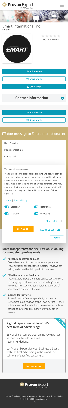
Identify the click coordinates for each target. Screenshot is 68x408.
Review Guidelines (13, 396)
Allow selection (49, 229)
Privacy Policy (20, 200)
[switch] (36, 207)
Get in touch (35, 86)
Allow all (23, 229)
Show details (52, 220)
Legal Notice (57, 396)
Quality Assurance (29, 396)
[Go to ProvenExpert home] (17, 6)
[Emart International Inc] (17, 48)
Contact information (31, 97)
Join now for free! (34, 366)
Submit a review (34, 71)
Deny (57, 238)
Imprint (8, 200)
